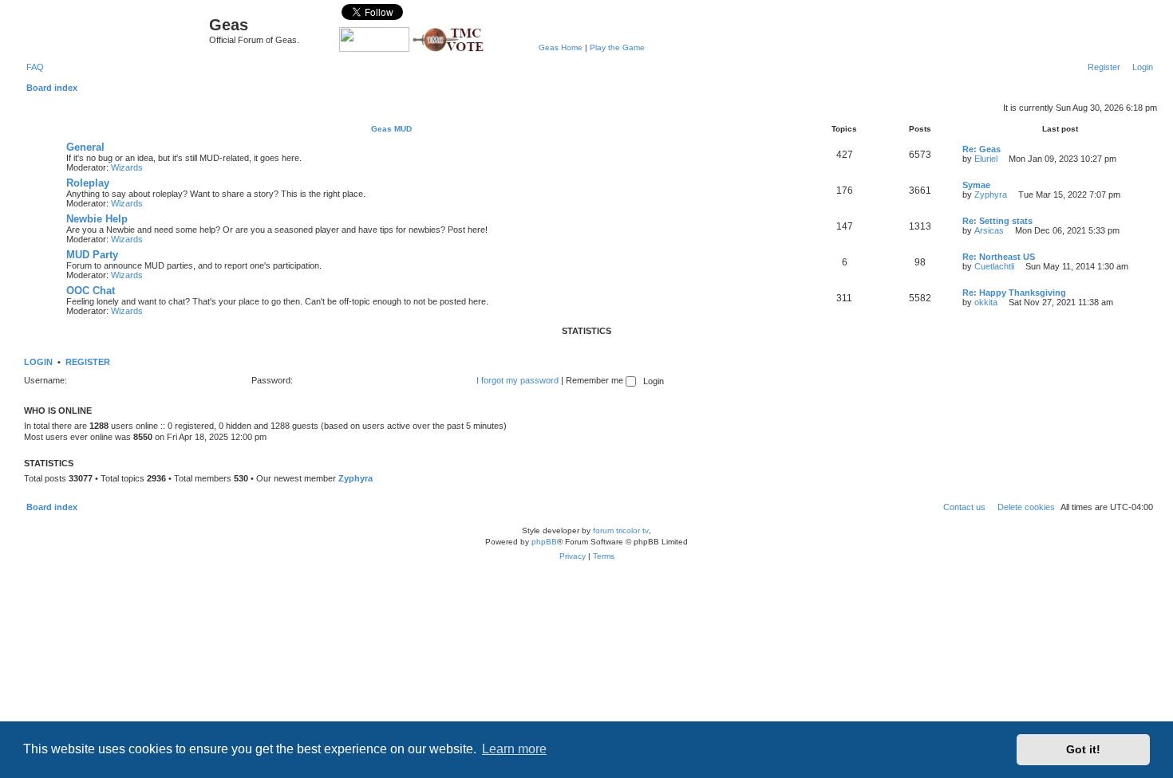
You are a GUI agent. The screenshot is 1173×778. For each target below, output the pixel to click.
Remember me (596, 380)
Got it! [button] (1083, 749)
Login (38, 362)
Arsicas (989, 230)
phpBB (544, 541)
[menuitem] (32, 67)
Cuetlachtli (994, 266)
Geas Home (561, 47)
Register (87, 362)
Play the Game (617, 47)
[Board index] (114, 28)
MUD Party (92, 255)
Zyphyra (990, 194)
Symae (976, 185)
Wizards (127, 167)
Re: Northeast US (998, 256)
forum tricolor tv (621, 530)
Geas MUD (391, 128)
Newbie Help (97, 219)
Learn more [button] (514, 749)
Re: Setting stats (997, 221)
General (85, 147)
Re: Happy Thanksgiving (1014, 292)
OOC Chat (90, 291)
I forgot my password (517, 380)
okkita (985, 302)
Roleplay (87, 183)
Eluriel (985, 158)
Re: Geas (981, 149)
